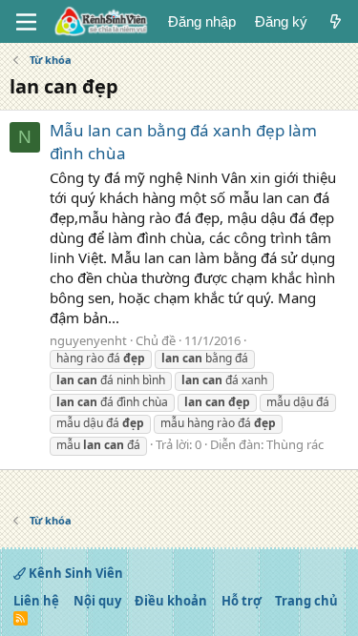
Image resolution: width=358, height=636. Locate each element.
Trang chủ (306, 600)
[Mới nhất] (335, 21)
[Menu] (26, 22)
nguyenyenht (88, 340)
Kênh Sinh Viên (74, 573)
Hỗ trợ (241, 600)
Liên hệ (36, 600)
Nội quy (97, 600)
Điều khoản (171, 600)
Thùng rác (295, 444)
